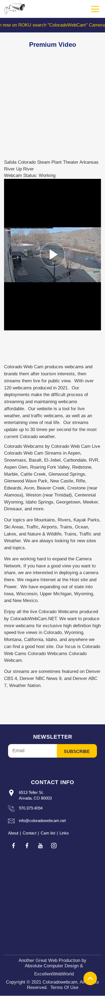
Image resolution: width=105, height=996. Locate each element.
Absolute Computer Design (52, 965)
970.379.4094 (31, 808)
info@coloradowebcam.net (42, 820)
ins (53, 845)
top (90, 978)
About (13, 833)
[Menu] (95, 9)
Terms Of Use (64, 987)
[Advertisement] (52, 106)
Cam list (48, 833)
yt (40, 845)
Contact (29, 833)
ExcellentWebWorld (54, 974)
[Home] (14, 9)
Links (64, 833)
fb (13, 845)
